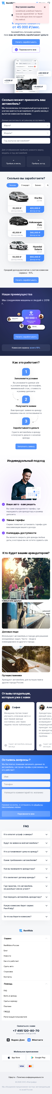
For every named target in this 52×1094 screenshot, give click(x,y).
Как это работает (11, 961)
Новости (7, 956)
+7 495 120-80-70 (26, 1030)
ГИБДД (7, 1012)
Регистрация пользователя (15, 1017)
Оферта (11, 1077)
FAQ (5, 991)
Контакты (8, 977)
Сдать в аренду (10, 1001)
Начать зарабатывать (26, 42)
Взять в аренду (10, 996)
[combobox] (26, 125)
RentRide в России (11, 945)
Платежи (7, 1006)
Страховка (8, 972)
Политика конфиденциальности (30, 1077)
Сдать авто (9, 966)
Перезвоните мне (26, 814)
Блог (6, 951)
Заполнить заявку (26, 446)
